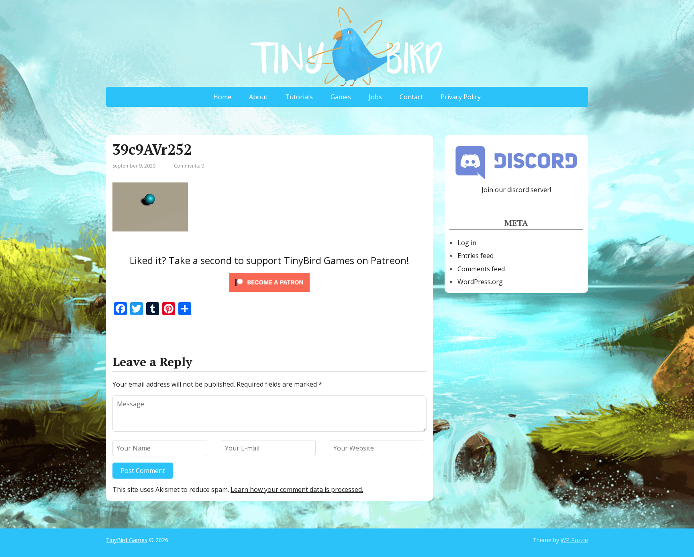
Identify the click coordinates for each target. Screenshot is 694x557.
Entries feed (475, 255)
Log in (466, 242)
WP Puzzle (574, 540)
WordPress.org (480, 281)
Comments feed (481, 268)
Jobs (375, 96)
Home (222, 96)
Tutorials (299, 96)
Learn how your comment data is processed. (297, 489)
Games (341, 96)
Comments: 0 (189, 165)
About (258, 96)
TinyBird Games (126, 540)
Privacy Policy (461, 96)
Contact (411, 96)
